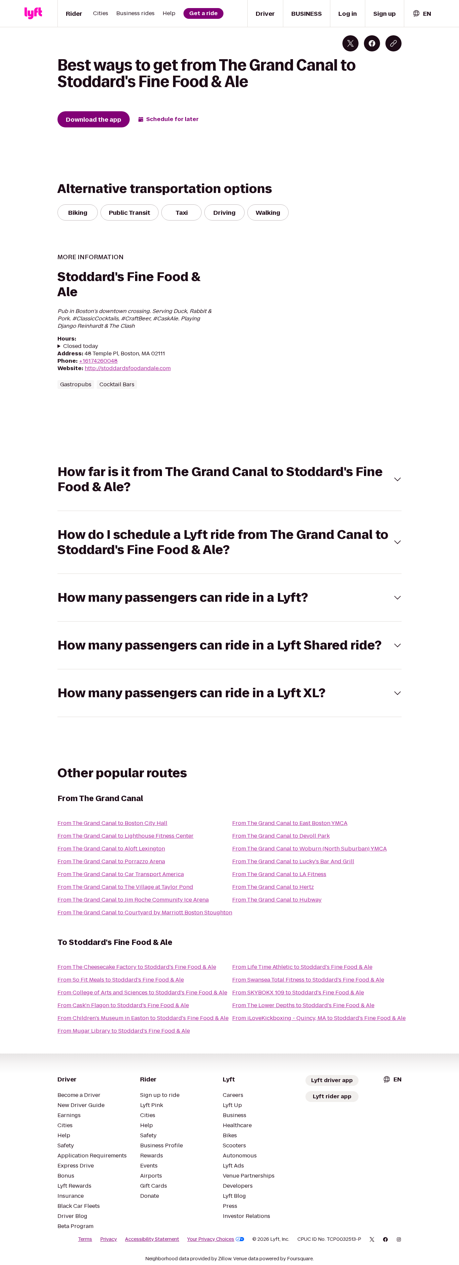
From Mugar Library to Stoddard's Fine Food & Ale (123, 1031)
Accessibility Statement (152, 1239)
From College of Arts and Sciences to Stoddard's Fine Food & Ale (142, 992)
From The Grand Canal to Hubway (277, 900)
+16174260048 (98, 361)
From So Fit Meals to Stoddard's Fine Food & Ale (120, 980)
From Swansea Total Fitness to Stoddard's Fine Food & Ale (308, 980)
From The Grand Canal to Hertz (273, 887)
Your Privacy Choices (210, 1239)
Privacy (108, 1239)
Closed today (80, 346)
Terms (85, 1239)
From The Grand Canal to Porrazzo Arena (111, 861)
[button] (229, 479)
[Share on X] (350, 43)
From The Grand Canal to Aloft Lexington (111, 849)
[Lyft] (33, 13)
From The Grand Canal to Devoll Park (281, 836)
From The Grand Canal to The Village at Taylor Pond (125, 887)
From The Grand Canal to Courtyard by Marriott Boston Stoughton (144, 912)
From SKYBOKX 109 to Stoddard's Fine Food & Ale (298, 992)
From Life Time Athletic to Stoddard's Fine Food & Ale (302, 967)
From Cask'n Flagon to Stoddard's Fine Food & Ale (123, 1005)
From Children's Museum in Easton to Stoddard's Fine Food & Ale (142, 1018)
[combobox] (421, 13)
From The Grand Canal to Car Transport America (120, 874)
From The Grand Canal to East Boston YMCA (289, 823)
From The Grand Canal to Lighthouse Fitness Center (125, 836)
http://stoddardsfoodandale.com (128, 368)
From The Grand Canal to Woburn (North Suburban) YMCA (309, 849)
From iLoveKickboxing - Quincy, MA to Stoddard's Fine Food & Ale (319, 1018)
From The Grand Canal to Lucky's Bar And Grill (293, 861)
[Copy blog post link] (393, 43)
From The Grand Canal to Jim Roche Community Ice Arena (133, 900)
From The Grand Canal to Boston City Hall (112, 823)
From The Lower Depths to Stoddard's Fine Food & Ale (303, 1005)
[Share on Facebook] (372, 43)
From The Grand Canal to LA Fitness (279, 874)
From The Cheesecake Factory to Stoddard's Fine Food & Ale (136, 967)
